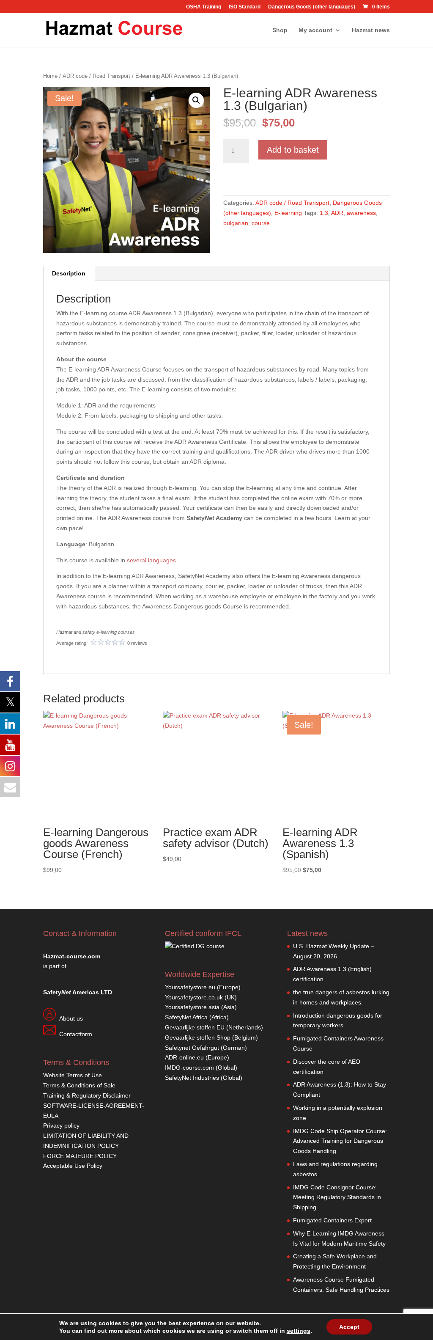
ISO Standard (244, 7)
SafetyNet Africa (186, 1017)
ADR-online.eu (184, 1057)
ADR (337, 212)
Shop (280, 30)
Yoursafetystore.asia (192, 1007)
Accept (349, 1326)
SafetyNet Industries (192, 1077)
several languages (151, 560)
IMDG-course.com (189, 1067)
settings (298, 1330)
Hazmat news (371, 30)
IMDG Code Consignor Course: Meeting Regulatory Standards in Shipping (337, 1197)
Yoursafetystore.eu (191, 987)
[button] (196, 100)
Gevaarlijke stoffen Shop (198, 1037)
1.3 (324, 212)
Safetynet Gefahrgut (192, 1047)
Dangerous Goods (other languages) (311, 7)
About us (71, 1018)
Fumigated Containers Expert (332, 1220)
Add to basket (293, 149)
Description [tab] (68, 273)
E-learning (288, 212)
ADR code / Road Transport (96, 76)
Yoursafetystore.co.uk (194, 997)
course (261, 223)
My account (315, 30)
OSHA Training (203, 7)
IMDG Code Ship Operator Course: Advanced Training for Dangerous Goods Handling (340, 1141)
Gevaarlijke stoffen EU (195, 1027)
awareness (361, 212)
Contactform (75, 1034)
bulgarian (235, 223)
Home (50, 76)
